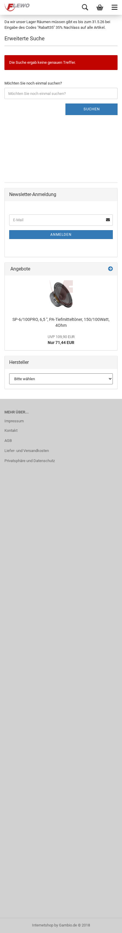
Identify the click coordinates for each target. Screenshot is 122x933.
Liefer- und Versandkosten (26, 450)
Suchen (92, 109)
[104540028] (61, 295)
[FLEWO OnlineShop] (15, 7)
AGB (8, 440)
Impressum (14, 421)
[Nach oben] (106, 924)
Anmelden (61, 235)
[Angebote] (110, 269)
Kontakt (10, 430)
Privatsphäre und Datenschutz (29, 460)
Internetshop (42, 925)
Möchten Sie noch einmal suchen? (33, 83)
